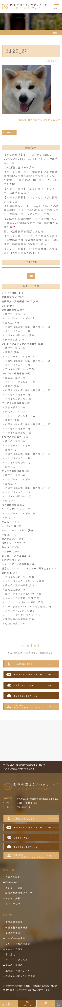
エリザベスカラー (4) (17, 458)
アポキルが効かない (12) (19, 369)
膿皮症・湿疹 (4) (15, 441)
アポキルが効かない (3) (19, 462)
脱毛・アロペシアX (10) (19, 411)
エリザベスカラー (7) (17, 365)
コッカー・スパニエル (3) (17, 556)
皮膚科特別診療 (14, 922)
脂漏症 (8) (11, 450)
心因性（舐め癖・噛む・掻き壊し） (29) (28, 327)
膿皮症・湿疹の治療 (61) (19, 585)
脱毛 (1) (10, 517)
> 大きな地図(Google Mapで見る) (19, 768)
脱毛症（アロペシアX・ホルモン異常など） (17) (30, 568)
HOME (54, 33)
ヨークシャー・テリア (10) (17, 530)
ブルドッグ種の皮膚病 (17, 944)
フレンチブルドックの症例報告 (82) (22, 344)
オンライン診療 (14, 888)
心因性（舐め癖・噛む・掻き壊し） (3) (27, 488)
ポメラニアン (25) (12, 539)
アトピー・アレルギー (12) (21, 445)
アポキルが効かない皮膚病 (20, 976)
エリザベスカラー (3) (17, 394)
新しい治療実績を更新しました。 (25, 231)
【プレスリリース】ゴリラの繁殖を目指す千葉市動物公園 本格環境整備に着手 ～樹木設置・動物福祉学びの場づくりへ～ (32, 240)
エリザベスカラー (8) (17, 331)
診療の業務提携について (19, 893)
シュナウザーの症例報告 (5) (18, 564)
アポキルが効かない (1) (19, 496)
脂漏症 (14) (12, 352)
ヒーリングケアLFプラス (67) (22, 615)
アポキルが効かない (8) (19, 399)
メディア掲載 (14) (12, 293)
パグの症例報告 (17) (13, 505)
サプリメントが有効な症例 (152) (24, 602)
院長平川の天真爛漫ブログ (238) (21, 301)
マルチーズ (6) (10, 551)
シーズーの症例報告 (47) (16, 373)
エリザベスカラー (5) (17, 428)
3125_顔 (16, 51)
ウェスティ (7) (10, 522)
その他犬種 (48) (11, 560)
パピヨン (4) (9, 534)
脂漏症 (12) (12, 322)
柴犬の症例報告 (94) (13, 310)
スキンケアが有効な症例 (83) (22, 598)
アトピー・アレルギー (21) (21, 382)
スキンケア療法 (14, 949)
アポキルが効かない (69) (19, 577)
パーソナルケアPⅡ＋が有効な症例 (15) (28, 606)
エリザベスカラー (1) (17, 492)
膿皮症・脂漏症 (14, 965)
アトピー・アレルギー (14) (21, 479)
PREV (10, 132)
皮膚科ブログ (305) (13, 297)
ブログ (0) (8, 305)
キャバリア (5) (10, 547)
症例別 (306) (9, 573)
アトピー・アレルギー (17, 960)
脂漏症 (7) (11, 483)
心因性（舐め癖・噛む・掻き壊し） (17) (28, 390)
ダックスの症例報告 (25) (16, 471)
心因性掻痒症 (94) (16, 623)
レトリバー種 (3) (11, 526)
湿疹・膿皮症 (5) (15, 407)
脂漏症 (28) (12, 386)
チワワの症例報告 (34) (15, 437)
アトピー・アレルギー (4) (20, 513)
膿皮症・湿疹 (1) (15, 314)
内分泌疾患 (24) (14, 339)
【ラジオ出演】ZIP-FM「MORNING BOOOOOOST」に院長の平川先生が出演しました (31, 158)
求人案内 (10, 954)
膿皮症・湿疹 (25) (16, 348)
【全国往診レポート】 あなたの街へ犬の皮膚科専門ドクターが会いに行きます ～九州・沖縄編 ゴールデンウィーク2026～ (31, 210)
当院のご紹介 (12, 877)
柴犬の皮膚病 (12, 933)
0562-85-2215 (23, 807)
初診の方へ (11, 882)
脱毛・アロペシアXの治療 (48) (23, 594)
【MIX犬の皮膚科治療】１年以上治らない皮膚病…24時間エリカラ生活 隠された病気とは (31, 222)
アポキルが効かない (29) (19, 335)
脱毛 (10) (11, 467)
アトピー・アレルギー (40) (21, 356)
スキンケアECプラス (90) (20, 611)
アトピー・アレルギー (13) (21, 416)
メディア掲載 (12, 898)
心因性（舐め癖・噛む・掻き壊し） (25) (28, 361)
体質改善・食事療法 (16, 927)
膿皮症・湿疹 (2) (15, 377)
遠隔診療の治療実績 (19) (19, 619)
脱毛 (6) (10, 500)
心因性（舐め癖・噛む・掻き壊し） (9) (27, 454)
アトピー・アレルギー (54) (21, 318)
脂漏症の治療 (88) (16, 589)
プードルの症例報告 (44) (16, 403)
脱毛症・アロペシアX (17, 971)
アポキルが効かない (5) (19, 433)
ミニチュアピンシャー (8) (17, 509)
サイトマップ (12, 904)
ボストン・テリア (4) (14, 543)
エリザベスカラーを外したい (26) (24, 581)
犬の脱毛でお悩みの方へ (19, 167)
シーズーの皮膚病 (15, 938)
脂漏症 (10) (12, 420)
